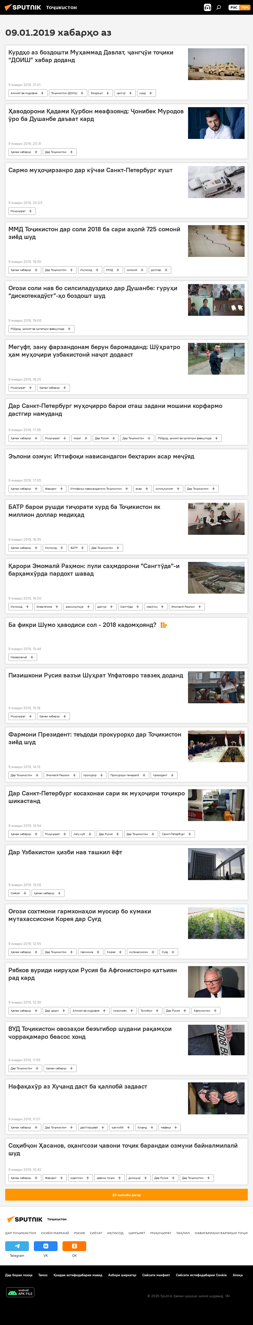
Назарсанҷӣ (19, 657)
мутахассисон (138, 952)
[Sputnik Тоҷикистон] (24, 11)
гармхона (86, 952)
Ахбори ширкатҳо (122, 1275)
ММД (109, 270)
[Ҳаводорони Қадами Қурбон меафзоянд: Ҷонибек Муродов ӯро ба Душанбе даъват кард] (216, 123)
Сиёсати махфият (156, 1275)
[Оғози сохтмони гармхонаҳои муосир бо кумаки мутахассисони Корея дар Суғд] (216, 923)
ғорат (77, 438)
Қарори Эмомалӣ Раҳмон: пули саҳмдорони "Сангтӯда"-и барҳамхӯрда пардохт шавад (94, 569)
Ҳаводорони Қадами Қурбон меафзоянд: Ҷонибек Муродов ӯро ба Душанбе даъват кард (96, 115)
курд (142, 93)
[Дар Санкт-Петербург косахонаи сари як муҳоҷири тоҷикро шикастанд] (216, 805)
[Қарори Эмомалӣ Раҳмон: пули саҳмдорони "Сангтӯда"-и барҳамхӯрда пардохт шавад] (216, 578)
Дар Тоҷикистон (55, 152)
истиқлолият (164, 488)
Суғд (165, 952)
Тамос (43, 1275)
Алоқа (238, 1275)
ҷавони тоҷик (106, 1178)
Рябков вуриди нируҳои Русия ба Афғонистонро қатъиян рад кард (92, 974)
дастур (101, 606)
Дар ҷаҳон (52, 1010)
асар (139, 488)
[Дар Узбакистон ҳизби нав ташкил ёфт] (216, 864)
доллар (156, 270)
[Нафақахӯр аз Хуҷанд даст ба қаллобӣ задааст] (216, 1098)
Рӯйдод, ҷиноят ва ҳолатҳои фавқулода (37, 329)
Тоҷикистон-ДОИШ (64, 93)
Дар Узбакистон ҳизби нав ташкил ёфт (65, 852)
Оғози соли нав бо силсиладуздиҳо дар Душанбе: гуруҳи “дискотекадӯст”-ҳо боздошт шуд (92, 292)
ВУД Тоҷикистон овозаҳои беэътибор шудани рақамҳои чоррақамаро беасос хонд (90, 1032)
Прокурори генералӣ (124, 775)
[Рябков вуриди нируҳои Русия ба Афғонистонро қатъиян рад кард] (216, 982)
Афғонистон (202, 1010)
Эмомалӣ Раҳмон (183, 606)
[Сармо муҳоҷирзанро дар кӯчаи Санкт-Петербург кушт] (216, 182)
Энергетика (44, 606)
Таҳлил (183, 1233)
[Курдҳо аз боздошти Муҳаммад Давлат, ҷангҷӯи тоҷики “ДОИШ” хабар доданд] (216, 64)
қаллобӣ (118, 1127)
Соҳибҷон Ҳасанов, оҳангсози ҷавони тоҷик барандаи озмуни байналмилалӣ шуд (123, 1149)
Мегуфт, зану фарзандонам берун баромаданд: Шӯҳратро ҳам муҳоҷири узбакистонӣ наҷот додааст (94, 350)
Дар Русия (102, 438)
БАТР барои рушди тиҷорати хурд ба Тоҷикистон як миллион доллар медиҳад (84, 510)
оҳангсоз (76, 1178)
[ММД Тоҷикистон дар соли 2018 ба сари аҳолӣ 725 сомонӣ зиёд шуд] (216, 241)
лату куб (79, 834)
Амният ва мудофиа (24, 93)
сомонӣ (132, 270)
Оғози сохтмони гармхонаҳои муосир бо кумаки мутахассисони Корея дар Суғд (79, 915)
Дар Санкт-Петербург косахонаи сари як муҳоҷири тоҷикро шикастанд (96, 797)
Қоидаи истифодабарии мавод (78, 1275)
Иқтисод (86, 270)
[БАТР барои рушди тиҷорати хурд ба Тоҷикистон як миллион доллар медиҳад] (216, 519)
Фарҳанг (51, 488)
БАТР (74, 548)
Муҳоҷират (18, 211)
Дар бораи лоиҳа (18, 1275)
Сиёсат (15, 893)
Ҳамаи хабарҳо (21, 152)
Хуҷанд (142, 1127)
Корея (111, 952)
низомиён (120, 1010)
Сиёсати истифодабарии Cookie (201, 1275)
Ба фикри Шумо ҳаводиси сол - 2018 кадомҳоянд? (83, 625)
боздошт (97, 93)
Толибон (146, 1010)
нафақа (166, 1127)
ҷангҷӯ (121, 93)
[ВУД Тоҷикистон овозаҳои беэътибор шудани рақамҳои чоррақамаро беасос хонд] (216, 1040)
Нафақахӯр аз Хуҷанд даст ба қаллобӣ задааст (77, 1086)
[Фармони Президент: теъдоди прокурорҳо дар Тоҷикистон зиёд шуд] (216, 746)
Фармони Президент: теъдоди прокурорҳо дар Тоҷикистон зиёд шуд (94, 738)
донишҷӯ (134, 1178)
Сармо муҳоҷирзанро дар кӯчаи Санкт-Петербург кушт (90, 170)
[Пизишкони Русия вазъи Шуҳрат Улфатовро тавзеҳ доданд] (216, 687)
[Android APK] (20, 1292)
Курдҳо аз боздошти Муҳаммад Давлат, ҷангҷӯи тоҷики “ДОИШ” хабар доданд (90, 56)
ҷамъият (136, 1233)
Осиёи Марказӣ (55, 1233)
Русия (79, 1233)
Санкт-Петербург (173, 834)
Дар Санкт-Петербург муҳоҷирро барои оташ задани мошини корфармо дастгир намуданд (115, 409)
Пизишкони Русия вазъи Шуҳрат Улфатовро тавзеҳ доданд (95, 675)
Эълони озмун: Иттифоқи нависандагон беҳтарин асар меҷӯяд (101, 456)
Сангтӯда (126, 606)
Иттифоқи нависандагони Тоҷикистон (96, 488)
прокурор (90, 775)
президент (160, 775)
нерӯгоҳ (152, 606)
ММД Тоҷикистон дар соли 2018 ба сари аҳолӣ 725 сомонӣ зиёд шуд (94, 233)
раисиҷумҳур (75, 606)
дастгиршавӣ (89, 1127)
